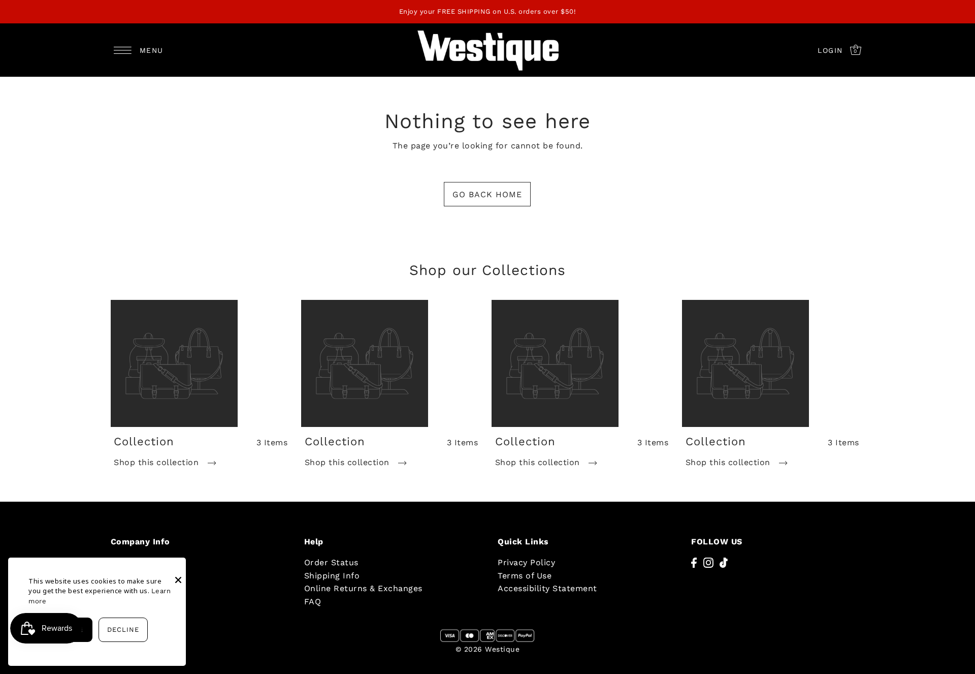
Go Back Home (487, 194)
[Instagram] (708, 562)
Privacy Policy (526, 562)
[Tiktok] (724, 562)
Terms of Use (524, 575)
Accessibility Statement (547, 588)
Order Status (331, 562)
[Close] (178, 572)
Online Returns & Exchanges (363, 588)
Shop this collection (158, 462)
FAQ (312, 601)
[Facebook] (694, 562)
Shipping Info (332, 575)
